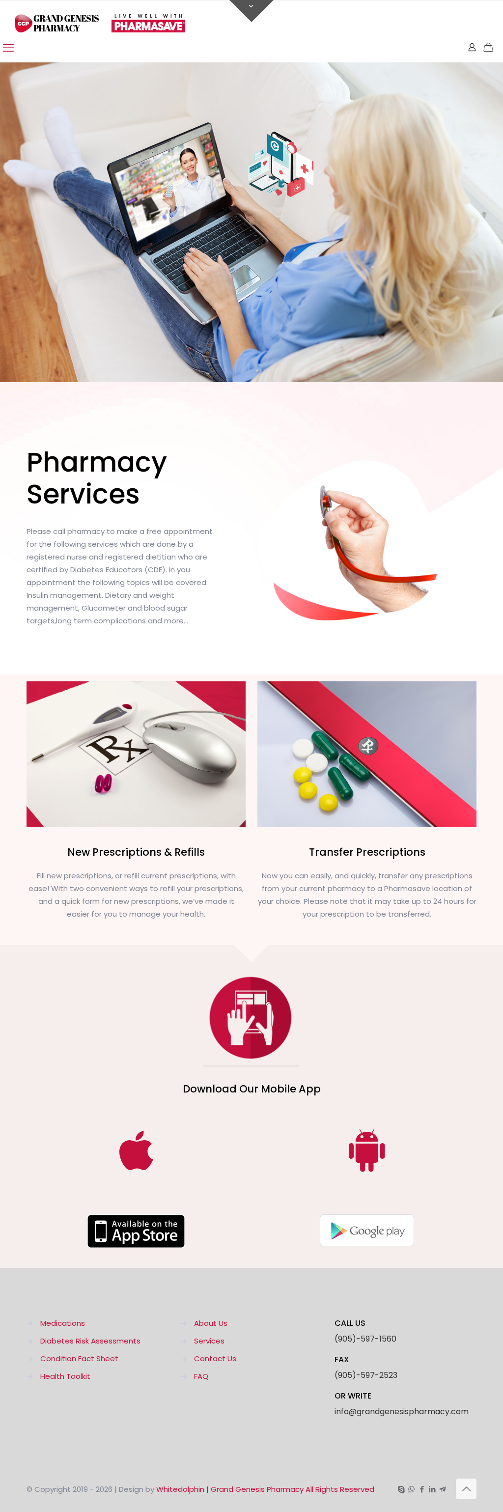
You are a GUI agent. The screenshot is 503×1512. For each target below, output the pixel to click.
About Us (210, 1323)
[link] (136, 1231)
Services (209, 1341)
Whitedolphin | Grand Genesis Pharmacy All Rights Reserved (265, 1489)
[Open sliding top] (251, 11)
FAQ (201, 1376)
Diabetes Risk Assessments (90, 1341)
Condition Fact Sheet (79, 1358)
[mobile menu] (8, 48)
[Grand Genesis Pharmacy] (100, 17)
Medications (62, 1323)
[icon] (442, 1489)
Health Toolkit (65, 1376)
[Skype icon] (401, 1489)
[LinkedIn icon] (432, 1489)
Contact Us (215, 1358)
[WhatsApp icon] (411, 1489)
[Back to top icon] (466, 1489)
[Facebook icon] (421, 1489)
